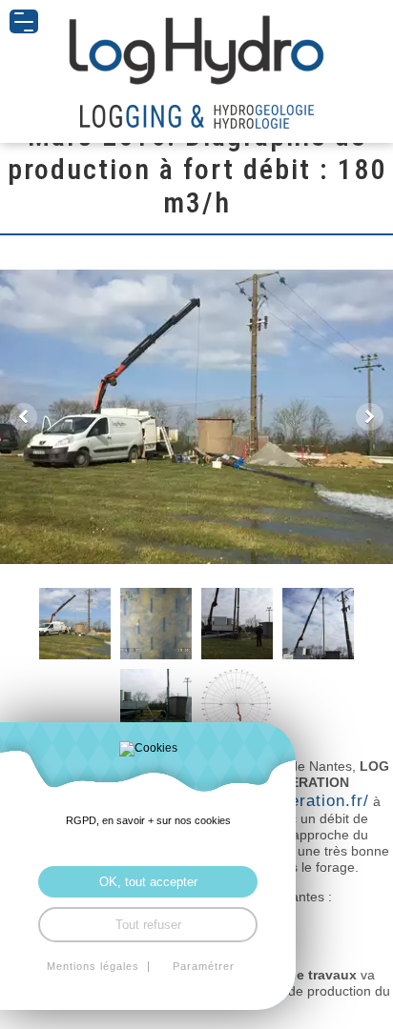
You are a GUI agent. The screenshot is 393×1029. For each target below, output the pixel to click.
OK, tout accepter (148, 882)
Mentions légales (93, 966)
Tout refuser (148, 925)
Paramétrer (204, 966)
